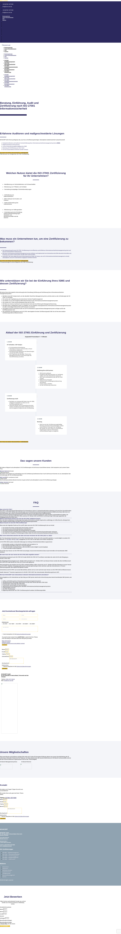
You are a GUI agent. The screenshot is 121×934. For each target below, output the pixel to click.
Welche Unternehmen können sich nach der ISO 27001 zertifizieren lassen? (20, 518)
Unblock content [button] (6, 642)
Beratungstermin (6, 16)
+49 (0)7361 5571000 (9, 844)
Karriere (4, 20)
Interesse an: (5, 622)
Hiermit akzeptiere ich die (17, 666)
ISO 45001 (5, 34)
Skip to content (4, 0)
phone (1, 911)
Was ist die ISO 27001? (6, 509)
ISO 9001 (4, 29)
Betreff (2, 806)
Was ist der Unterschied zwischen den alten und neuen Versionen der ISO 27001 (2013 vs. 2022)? (26, 535)
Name (3, 649)
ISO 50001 (5, 33)
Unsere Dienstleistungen (8, 17)
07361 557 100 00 (10, 679)
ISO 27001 (5, 30)
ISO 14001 (5, 31)
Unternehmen (5, 656)
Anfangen (2, 918)
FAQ (3, 18)
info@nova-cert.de (8, 680)
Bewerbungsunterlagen (6, 922)
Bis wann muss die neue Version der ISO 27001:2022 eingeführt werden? (19, 554)
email (1, 914)
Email (3, 651)
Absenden (4, 644)
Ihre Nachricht (5, 663)
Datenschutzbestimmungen (23, 634)
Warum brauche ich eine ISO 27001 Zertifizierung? (13, 522)
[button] (36, 509)
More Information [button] (6, 640)
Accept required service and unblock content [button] (13, 643)
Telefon (4, 654)
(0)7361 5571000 (10, 798)
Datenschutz (5, 665)
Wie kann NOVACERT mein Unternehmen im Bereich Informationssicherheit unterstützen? (24, 574)
